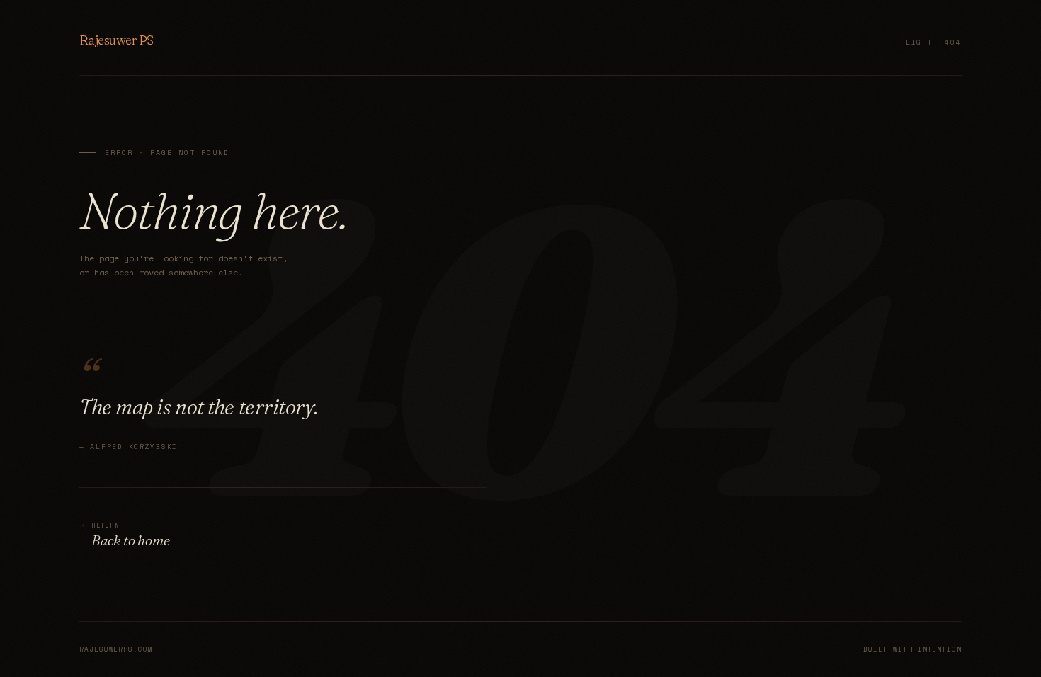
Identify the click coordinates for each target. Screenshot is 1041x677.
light (920, 42)
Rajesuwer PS (116, 40)
